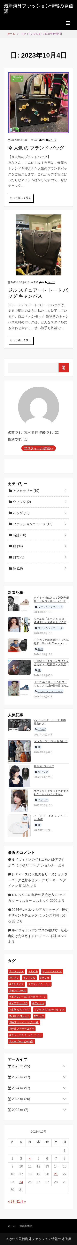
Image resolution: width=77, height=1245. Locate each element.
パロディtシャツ (20, 1016)
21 (56, 1174)
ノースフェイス (53, 971)
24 (21, 1182)
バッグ (52, 140)
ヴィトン (39, 1003)
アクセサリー (25, 490)
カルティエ (17, 984)
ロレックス (17, 971)
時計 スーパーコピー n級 (25, 1022)
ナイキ (34, 971)
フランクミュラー (40, 984)
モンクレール (18, 990)
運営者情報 (26, 1226)
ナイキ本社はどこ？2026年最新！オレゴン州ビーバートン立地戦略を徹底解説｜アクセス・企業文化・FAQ (51, 603)
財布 (18, 557)
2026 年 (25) (20, 1066)
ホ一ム (11, 1226)
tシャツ (40, 1016)
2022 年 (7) (19, 1110)
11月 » (21, 1201)
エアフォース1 (19, 1003)
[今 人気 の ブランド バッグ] (38, 102)
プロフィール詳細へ (38, 448)
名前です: (15, 432)
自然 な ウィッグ (44, 766)
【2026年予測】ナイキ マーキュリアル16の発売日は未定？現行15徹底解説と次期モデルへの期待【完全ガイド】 (51, 687)
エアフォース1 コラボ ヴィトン (28, 996)
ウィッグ (21, 502)
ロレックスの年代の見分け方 (33, 895)
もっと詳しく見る (20, 197)
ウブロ (15, 977)
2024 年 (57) (20, 1088)
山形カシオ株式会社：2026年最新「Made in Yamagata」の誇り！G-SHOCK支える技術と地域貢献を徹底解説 (51, 645)
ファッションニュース (32, 524)
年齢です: (46, 432)
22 (43, 140)
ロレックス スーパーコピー (26, 1035)
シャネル (30, 977)
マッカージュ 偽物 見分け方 (51, 741)
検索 (63, 367)
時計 (19, 535)
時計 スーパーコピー (22, 1028)
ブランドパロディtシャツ (50, 1009)
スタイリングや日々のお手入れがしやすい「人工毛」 (51, 793)
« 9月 (12, 1201)
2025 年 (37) (20, 1077)
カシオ (45, 977)
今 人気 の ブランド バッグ (36, 147)
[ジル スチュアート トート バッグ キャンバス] (38, 244)
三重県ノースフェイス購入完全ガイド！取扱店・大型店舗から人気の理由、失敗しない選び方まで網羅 (51, 666)
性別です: (15, 439)
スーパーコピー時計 (22, 1041)
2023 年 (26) (20, 1099)
